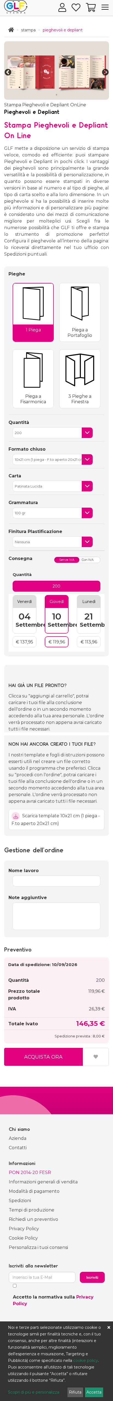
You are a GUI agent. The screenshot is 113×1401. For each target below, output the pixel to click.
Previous (7, 71)
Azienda (17, 1138)
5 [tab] (44, 87)
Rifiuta (75, 1392)
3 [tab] (27, 87)
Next (104, 71)
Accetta (93, 1392)
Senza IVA (66, 560)
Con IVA (88, 560)
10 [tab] (85, 87)
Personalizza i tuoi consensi (38, 1247)
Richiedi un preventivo (33, 1219)
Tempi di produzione (31, 1210)
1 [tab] (11, 87)
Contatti (18, 1147)
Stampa (28, 30)
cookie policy (85, 1360)
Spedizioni (20, 1200)
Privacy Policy (24, 1228)
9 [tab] (77, 87)
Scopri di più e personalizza (33, 1392)
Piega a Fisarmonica (33, 399)
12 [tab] (101, 87)
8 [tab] (69, 87)
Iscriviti (92, 1277)
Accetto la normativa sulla (53, 1300)
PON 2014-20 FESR (30, 1172)
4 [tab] (36, 87)
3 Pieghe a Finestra (79, 399)
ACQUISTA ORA (43, 1057)
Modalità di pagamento (34, 1191)
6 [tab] (52, 87)
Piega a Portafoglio (79, 332)
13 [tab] (56, 95)
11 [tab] (93, 87)
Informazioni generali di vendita (43, 1181)
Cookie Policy (23, 1238)
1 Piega (33, 329)
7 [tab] (60, 87)
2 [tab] (19, 87)
